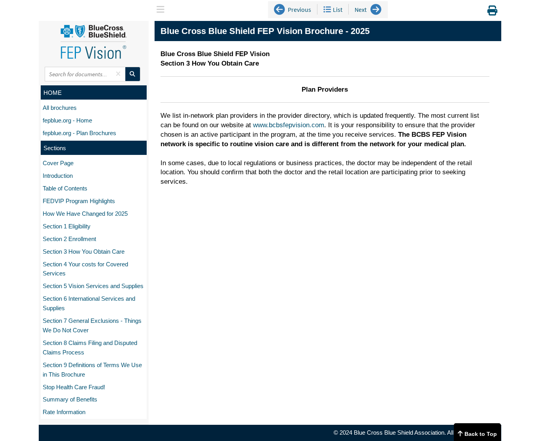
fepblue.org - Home (67, 120)
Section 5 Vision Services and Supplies (93, 286)
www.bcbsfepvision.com (288, 125)
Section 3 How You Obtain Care (84, 251)
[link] (492, 12)
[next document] (375, 10)
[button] (160, 8)
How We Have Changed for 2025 (85, 213)
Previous (299, 9)
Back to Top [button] (480, 434)
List (337, 9)
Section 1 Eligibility (67, 226)
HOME (52, 92)
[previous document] (279, 10)
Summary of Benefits (70, 399)
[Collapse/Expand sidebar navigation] (160, 10)
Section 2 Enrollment (69, 239)
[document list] (327, 9)
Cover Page (58, 163)
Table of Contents (65, 188)
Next (360, 9)
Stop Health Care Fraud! (74, 387)
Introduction (58, 175)
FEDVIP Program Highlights (79, 201)
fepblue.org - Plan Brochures (79, 133)
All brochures (60, 107)
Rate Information (64, 412)
